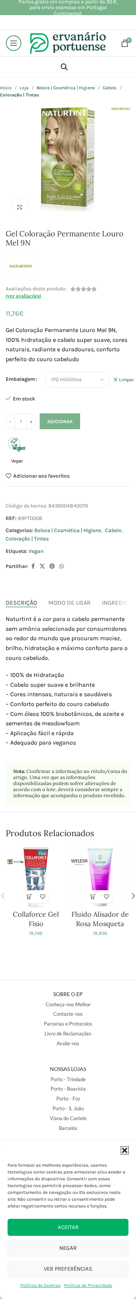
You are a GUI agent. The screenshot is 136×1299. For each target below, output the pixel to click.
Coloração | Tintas (27, 538)
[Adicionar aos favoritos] (42, 896)
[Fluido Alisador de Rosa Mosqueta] (100, 877)
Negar (68, 1248)
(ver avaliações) (23, 296)
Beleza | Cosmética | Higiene (66, 87)
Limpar (126, 379)
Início (6, 87)
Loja (24, 87)
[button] (124, 1150)
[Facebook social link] (32, 566)
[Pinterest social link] (52, 566)
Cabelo (110, 87)
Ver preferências (68, 1268)
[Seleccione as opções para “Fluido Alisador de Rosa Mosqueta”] (93, 896)
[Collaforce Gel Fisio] (36, 877)
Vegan (36, 551)
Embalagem (20, 379)
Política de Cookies (40, 1285)
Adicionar (60, 421)
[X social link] (42, 566)
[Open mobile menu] (13, 43)
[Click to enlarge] (19, 207)
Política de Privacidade (88, 1285)
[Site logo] (68, 42)
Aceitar (68, 1227)
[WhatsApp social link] (61, 566)
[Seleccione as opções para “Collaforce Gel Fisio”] (29, 896)
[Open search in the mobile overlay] (64, 67)
